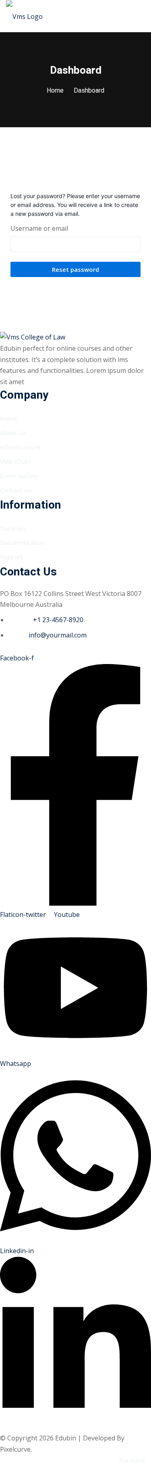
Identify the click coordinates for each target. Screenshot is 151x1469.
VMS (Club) (15, 461)
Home (55, 90)
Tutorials (13, 528)
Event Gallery (19, 476)
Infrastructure (20, 447)
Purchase (132, 1460)
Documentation (22, 542)
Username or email (39, 228)
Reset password (75, 269)
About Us (13, 432)
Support (11, 557)
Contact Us (16, 490)
